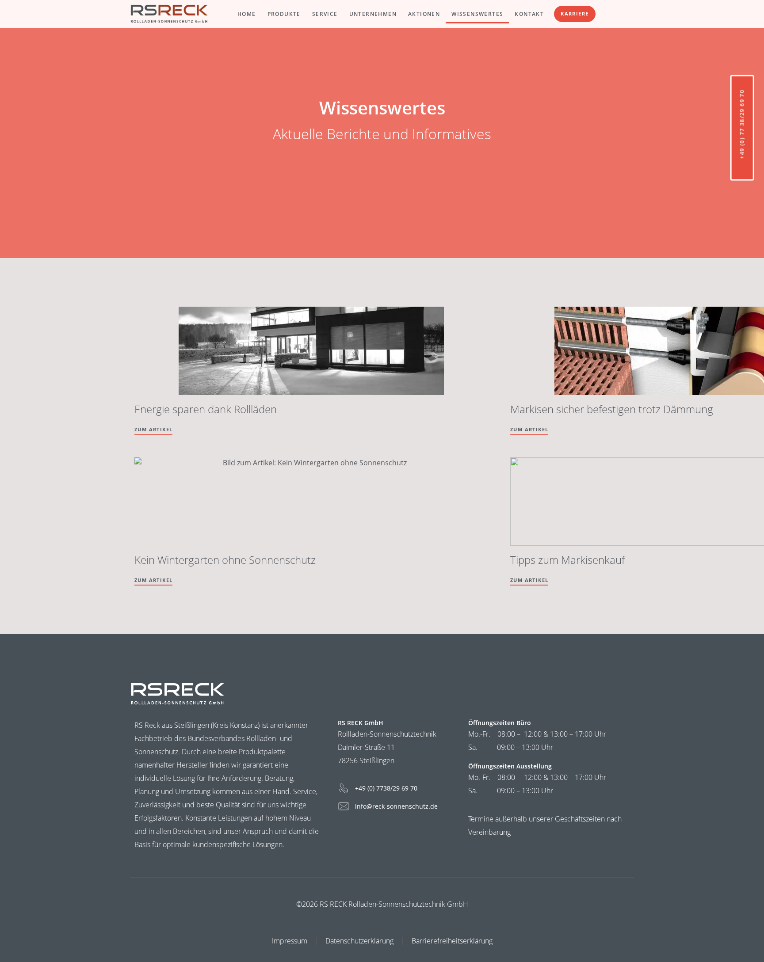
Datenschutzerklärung (359, 941)
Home (246, 14)
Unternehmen (373, 14)
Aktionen (424, 14)
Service (325, 14)
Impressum (289, 941)
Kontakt (529, 14)
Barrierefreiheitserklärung (452, 941)
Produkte (284, 14)
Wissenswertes (477, 14)
